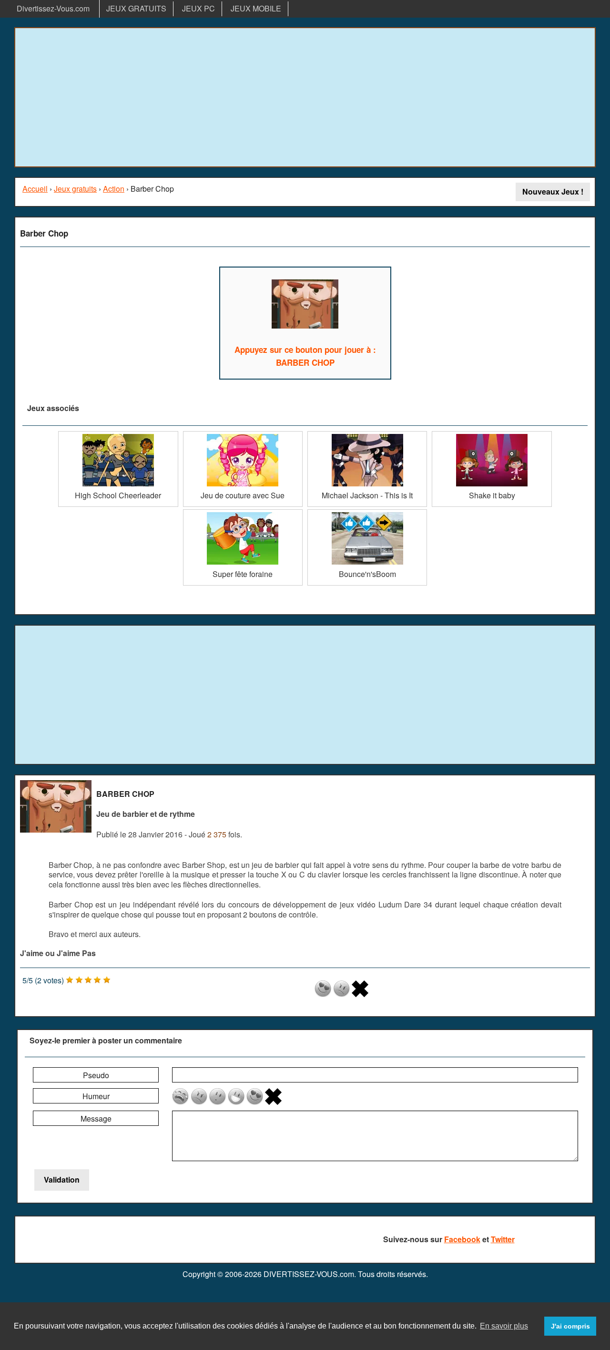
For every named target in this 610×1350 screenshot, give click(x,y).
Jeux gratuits (75, 188)
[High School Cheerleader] (118, 434)
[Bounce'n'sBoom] (367, 512)
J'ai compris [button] (570, 1326)
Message (96, 1118)
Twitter (503, 1239)
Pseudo (96, 1075)
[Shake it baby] (491, 434)
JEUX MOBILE (256, 8)
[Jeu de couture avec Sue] (243, 434)
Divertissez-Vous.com (53, 8)
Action (113, 188)
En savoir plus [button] (504, 1326)
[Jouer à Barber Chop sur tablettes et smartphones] (305, 305)
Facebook (462, 1239)
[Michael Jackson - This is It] (367, 434)
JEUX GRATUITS (136, 8)
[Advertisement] (305, 97)
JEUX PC (198, 8)
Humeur (96, 1096)
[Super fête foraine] (243, 512)
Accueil (35, 188)
